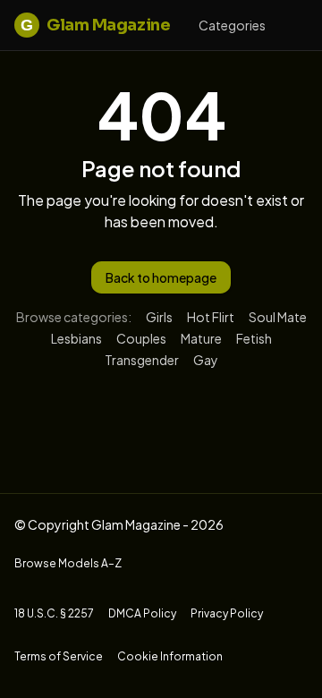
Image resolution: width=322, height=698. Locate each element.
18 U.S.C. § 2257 (54, 613)
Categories (232, 25)
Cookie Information (170, 656)
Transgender (142, 360)
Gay (205, 360)
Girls (159, 317)
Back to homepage (161, 277)
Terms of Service (58, 656)
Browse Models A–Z (68, 563)
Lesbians (76, 338)
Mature (201, 338)
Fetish (254, 338)
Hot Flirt (210, 317)
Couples (141, 338)
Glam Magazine (95, 25)
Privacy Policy (227, 613)
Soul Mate (278, 317)
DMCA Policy (142, 613)
